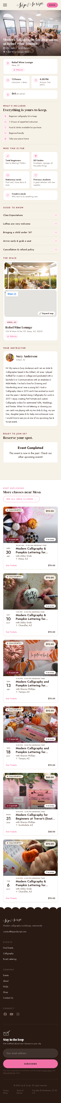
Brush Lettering (9, 959)
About (5, 981)
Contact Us (8, 997)
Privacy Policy (47, 1070)
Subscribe (30, 1063)
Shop (5, 992)
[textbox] (30, 395)
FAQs (5, 986)
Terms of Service (9, 1073)
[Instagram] (18, 1014)
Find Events (8, 947)
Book (52, 5)
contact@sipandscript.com (14, 931)
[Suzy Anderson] (10, 358)
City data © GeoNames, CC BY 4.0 (44, 1091)
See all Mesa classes (21, 499)
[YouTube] (11, 1014)
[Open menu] (5, 5)
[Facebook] (5, 1014)
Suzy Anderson (26, 356)
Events (6, 975)
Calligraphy (8, 953)
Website (19, 69)
